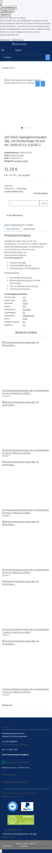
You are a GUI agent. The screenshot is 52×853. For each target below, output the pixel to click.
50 (24, 312)
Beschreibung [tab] (13, 229)
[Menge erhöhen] (41, 209)
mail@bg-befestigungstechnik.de (15, 744)
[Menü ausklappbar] (5, 44)
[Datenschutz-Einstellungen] (1, 2)
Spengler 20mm (21, 161)
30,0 (24, 300)
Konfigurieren (7, 11)
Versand (26, 175)
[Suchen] (48, 57)
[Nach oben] (1, 851)
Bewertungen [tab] (29, 229)
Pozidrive (27, 309)
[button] (8, 50)
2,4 (24, 325)
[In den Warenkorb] (6, 77)
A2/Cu (25, 303)
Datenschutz (17, 39)
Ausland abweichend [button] (13, 191)
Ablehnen (5, 14)
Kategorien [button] (7, 705)
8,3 (24, 322)
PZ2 (24, 306)
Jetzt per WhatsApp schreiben (18, 762)
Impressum (5, 39)
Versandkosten (8, 836)
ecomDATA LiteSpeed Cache (38, 846)
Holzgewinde (28, 315)
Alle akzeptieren (8, 7)
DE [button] (3, 50)
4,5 (24, 297)
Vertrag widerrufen (13, 829)
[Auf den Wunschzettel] (43, 84)
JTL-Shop (15, 846)
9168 (25, 318)
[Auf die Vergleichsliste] (37, 84)
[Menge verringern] (6, 203)
